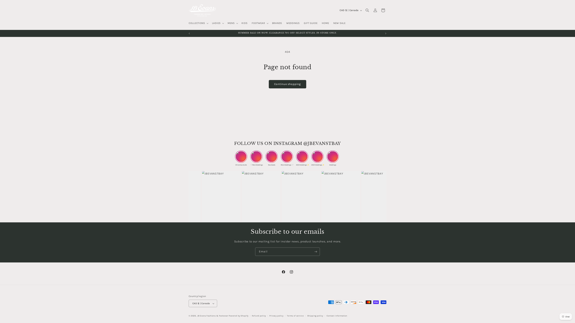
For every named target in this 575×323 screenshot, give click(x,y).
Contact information (337, 316)
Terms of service (295, 316)
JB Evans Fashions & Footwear (212, 316)
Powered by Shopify (238, 316)
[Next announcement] (385, 33)
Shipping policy (315, 316)
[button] (198, 23)
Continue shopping (287, 84)
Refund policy (259, 316)
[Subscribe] (316, 251)
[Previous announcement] (189, 33)
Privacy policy (276, 316)
